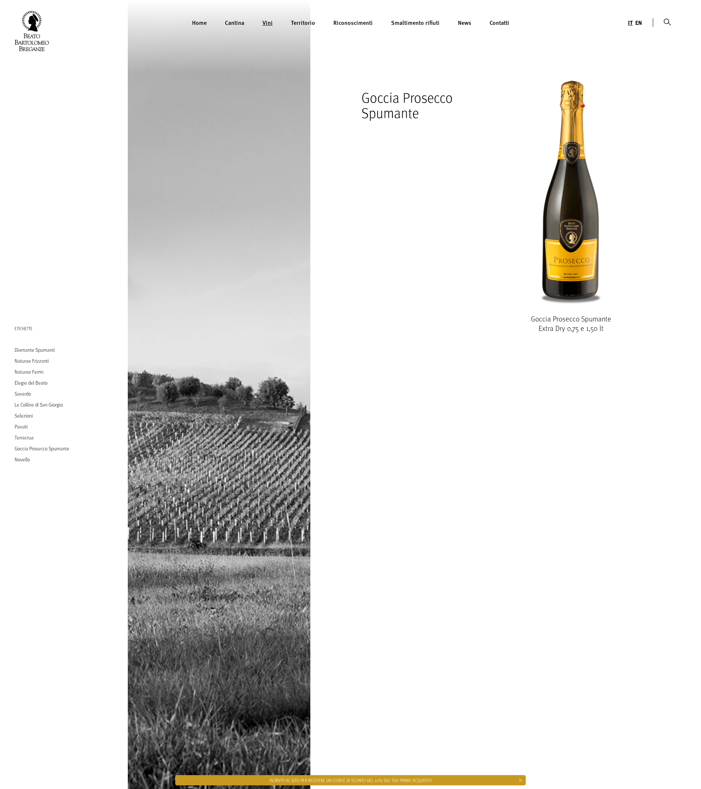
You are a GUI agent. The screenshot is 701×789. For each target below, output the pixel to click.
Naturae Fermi (29, 371)
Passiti (21, 426)
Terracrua (24, 437)
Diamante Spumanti (35, 349)
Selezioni (24, 415)
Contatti (499, 22)
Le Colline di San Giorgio (39, 404)
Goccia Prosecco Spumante (42, 448)
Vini (268, 22)
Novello (22, 459)
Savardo (23, 393)
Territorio (303, 22)
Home (199, 22)
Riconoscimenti (353, 22)
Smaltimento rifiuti (415, 22)
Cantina (234, 22)
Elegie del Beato (31, 382)
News (464, 22)
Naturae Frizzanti (32, 360)
